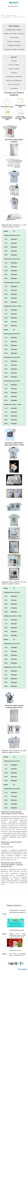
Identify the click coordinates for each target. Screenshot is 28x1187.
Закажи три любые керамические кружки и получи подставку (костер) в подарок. (17, 935)
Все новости (22, 969)
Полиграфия (14, 88)
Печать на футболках (6, 16)
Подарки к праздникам (14, 41)
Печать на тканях (11, 15)
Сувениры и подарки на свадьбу (14, 49)
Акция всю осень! (15, 950)
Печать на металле (14, 84)
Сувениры (14, 72)
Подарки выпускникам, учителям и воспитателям (14, 35)
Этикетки (14, 61)
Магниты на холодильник (14, 80)
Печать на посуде (14, 68)
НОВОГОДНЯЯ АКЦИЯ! (16, 930)
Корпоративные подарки (14, 29)
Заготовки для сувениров (14, 76)
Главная (3, 15)
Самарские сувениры (13, 45)
